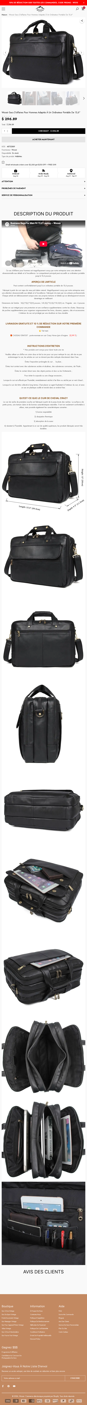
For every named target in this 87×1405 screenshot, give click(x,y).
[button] (77, 9)
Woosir (14, 150)
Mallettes (18, 156)
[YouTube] (14, 1386)
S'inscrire (75, 1378)
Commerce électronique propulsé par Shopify (42, 1396)
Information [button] (37, 1306)
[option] (43, 52)
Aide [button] (61, 1306)
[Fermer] (83, 3)
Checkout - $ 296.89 (48, 131)
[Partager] (82, 20)
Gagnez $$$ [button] (10, 1347)
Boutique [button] (7, 1306)
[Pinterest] (8, 1386)
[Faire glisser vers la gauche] (5, 52)
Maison (4, 14)
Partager (82, 20)
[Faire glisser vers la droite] (81, 52)
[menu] (3, 9)
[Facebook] (3, 1386)
